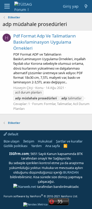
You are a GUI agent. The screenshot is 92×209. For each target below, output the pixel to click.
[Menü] (7, 6)
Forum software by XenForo (41, 196)
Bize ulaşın (11, 141)
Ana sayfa (52, 145)
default (12, 134)
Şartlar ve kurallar (69, 141)
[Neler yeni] (86, 6)
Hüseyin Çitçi (23, 87)
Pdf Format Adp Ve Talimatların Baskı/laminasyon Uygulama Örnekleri (44, 42)
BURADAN (71, 172)
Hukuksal (45, 141)
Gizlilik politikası (15, 145)
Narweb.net (27, 186)
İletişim (28, 141)
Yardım (36, 145)
